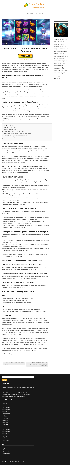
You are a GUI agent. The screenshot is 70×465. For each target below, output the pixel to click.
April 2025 (5, 422)
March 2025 (5, 424)
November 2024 (6, 431)
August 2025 (6, 415)
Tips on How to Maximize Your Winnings (14, 131)
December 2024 (6, 429)
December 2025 (6, 407)
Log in (4, 448)
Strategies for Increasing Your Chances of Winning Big (17, 133)
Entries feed (5, 450)
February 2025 (6, 426)
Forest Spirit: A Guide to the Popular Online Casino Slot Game (16, 394)
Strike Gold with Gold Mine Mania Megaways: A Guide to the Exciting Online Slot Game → (38, 364)
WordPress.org (6, 453)
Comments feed (6, 451)
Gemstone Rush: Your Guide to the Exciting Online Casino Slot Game (18, 391)
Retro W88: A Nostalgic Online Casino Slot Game (14, 396)
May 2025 (5, 420)
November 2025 (6, 409)
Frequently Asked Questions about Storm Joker (15, 135)
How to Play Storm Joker (10, 129)
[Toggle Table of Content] (48, 125)
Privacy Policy (39, 13)
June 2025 (5, 418)
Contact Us (30, 13)
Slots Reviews (30, 59)
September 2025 (7, 413)
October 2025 (6, 411)
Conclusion (6, 139)
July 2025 (5, 416)
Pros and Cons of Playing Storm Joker (13, 137)
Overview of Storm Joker (10, 127)
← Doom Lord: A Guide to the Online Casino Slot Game (14, 363)
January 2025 (6, 428)
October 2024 (6, 433)
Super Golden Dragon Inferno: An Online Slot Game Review (16, 392)
